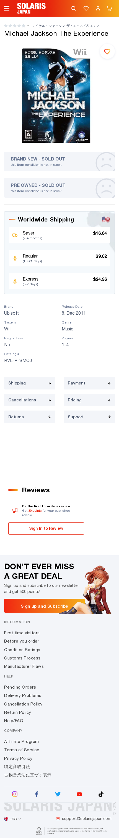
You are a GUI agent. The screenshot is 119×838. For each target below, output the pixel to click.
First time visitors (22, 632)
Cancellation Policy (23, 704)
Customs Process (22, 658)
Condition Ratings (22, 649)
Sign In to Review (46, 528)
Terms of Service (21, 749)
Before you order (21, 641)
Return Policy (17, 712)
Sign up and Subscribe (44, 605)
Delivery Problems (23, 695)
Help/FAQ (13, 720)
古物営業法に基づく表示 (27, 775)
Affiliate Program (21, 741)
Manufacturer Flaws (24, 666)
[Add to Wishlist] (107, 51)
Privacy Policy (18, 758)
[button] (14, 26)
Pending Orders (20, 687)
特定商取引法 (17, 766)
